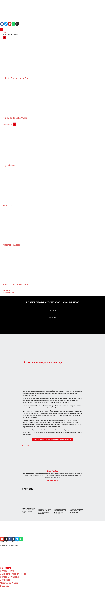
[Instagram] (17, 24)
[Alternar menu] (1, 29)
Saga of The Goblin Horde (15, 284)
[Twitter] (6, 24)
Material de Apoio (11, 245)
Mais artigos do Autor (52, 480)
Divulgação (6, 580)
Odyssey (4, 586)
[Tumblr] (13, 539)
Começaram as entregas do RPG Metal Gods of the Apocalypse (76, 511)
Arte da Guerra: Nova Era (15, 78)
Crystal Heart (9, 165)
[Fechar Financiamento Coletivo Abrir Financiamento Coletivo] (4, 37)
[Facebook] (2, 24)
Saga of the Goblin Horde (13, 574)
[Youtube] (10, 24)
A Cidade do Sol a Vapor (15, 118)
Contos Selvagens (9, 577)
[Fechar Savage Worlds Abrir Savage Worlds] (14, 124)
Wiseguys (7, 205)
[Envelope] (2, 539)
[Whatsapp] (13, 24)
